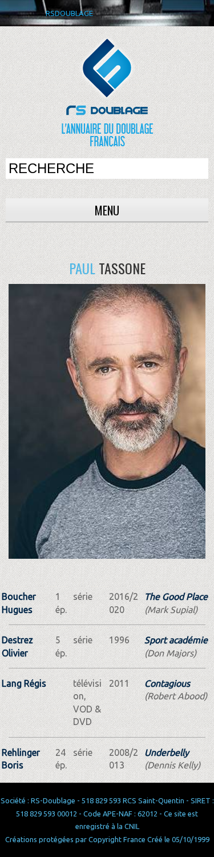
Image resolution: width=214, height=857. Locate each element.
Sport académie (176, 640)
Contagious (167, 683)
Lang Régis (24, 683)
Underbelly (166, 752)
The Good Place (176, 596)
